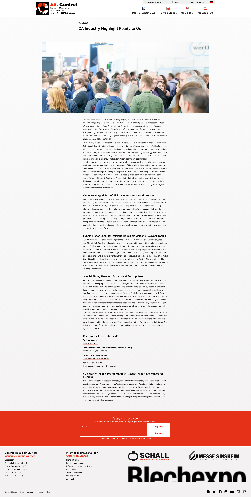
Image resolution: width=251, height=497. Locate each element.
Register (159, 426)
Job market (71, 479)
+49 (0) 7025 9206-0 (14, 473)
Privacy (49, 492)
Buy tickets (71, 469)
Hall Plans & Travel (154, 2)
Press (176, 2)
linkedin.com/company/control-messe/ (99, 366)
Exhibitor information (75, 463)
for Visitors (187, 13)
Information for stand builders (79, 466)
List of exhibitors (73, 476)
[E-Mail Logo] (244, 493)
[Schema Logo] (238, 493)
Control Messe (11, 492)
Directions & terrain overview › (21, 456)
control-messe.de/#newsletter (96, 358)
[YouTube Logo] (232, 493)
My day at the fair (197, 2)
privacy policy (146, 438)
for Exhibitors (205, 13)
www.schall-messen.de (14, 476)
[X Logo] (214, 493)
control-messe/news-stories (95, 351)
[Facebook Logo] (220, 493)
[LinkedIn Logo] (208, 493)
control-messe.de (90, 343)
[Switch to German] (211, 2)
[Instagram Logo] (226, 493)
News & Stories (168, 13)
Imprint (40, 492)
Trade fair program (74, 473)
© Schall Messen (26, 492)
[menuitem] (152, 2)
